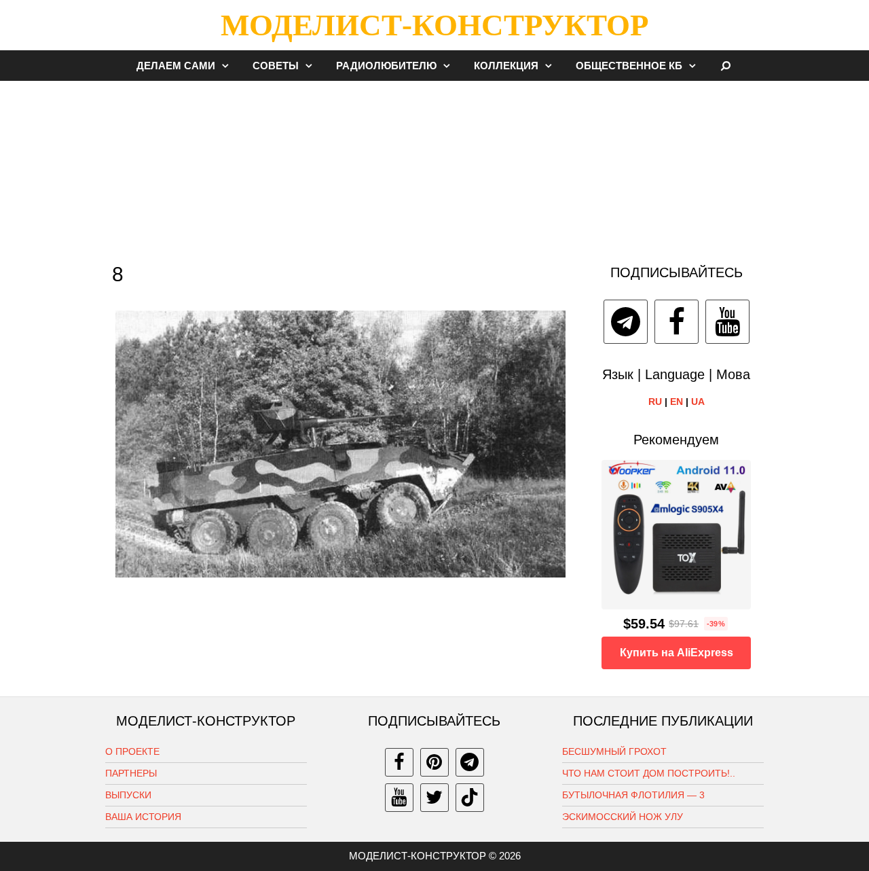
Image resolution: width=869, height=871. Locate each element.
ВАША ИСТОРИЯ (143, 816)
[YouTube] (727, 322)
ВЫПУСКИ (128, 794)
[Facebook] (676, 322)
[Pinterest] (434, 762)
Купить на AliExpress (676, 652)
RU (655, 401)
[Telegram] (626, 322)
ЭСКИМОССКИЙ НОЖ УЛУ (622, 816)
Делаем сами (175, 65)
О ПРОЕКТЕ (132, 751)
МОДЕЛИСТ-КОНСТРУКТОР (434, 25)
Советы (276, 65)
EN (676, 401)
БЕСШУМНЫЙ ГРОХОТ (614, 751)
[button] (228, 65)
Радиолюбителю (386, 65)
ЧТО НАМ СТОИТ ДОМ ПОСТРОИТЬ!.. (648, 773)
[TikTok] (470, 797)
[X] (434, 797)
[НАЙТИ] (726, 65)
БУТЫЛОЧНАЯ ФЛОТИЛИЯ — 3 (633, 794)
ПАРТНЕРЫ (131, 773)
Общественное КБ (629, 65)
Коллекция (506, 65)
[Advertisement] (434, 166)
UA (698, 401)
